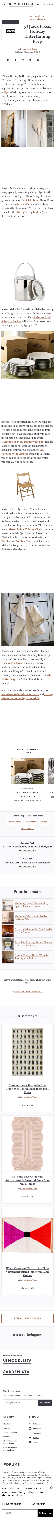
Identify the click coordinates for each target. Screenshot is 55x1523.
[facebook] (15, 60)
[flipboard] (8, 60)
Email (35, 1442)
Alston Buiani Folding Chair (25, 529)
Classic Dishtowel (12, 663)
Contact (6, 1428)
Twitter (36, 1438)
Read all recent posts (27, 1318)
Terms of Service (10, 1432)
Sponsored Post (37, 16)
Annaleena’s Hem (21, 204)
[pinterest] (23, 60)
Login (50, 4)
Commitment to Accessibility (10, 1442)
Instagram (37, 1428)
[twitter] (30, 60)
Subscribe (45, 1513)
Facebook (37, 1433)
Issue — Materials (37, 19)
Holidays (44, 821)
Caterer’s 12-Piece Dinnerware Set (22, 442)
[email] (37, 60)
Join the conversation (28, 991)
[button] (38, 4)
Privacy (6, 1436)
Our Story (7, 1424)
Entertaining (31, 821)
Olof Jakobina (30, 200)
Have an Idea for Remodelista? (10, 1449)
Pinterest (36, 1424)
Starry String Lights (28, 212)
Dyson (8, 92)
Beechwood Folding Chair (17, 541)
